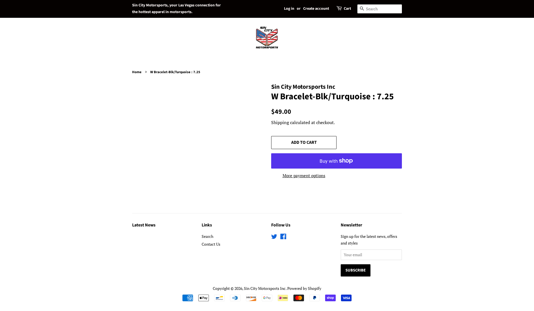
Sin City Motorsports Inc (265, 288)
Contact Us (211, 244)
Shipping (280, 122)
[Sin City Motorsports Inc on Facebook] (283, 237)
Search (207, 236)
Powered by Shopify (304, 288)
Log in (289, 8)
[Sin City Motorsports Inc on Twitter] (274, 237)
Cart (347, 8)
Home (137, 72)
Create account (316, 8)
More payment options (304, 175)
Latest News (143, 225)
